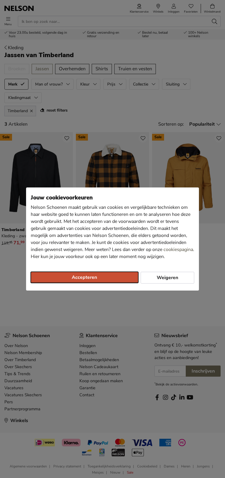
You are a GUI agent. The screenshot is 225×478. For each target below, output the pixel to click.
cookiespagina (178, 249)
